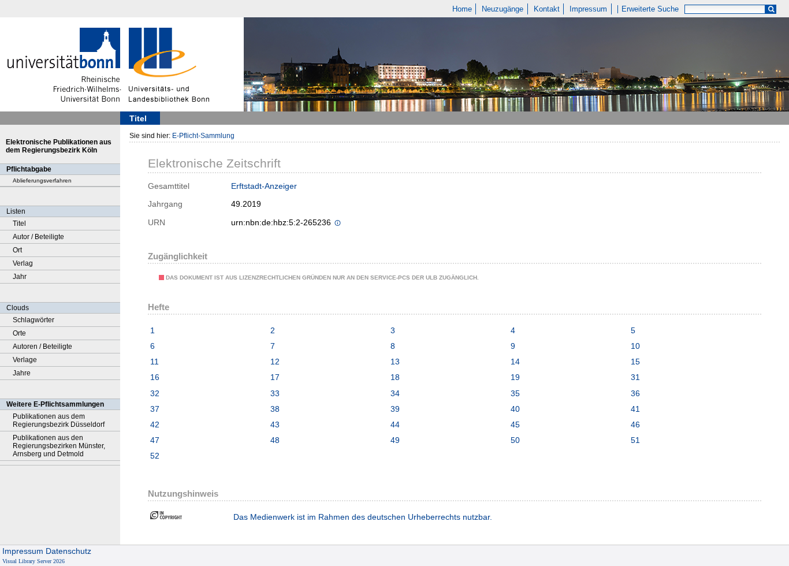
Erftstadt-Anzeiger (264, 186)
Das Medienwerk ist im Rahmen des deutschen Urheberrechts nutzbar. (362, 517)
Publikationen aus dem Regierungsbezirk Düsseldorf (59, 420)
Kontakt (547, 9)
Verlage (25, 360)
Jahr (20, 277)
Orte (19, 333)
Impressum (588, 9)
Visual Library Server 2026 (33, 561)
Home (462, 9)
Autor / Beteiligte (38, 237)
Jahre (22, 373)
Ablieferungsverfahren (42, 180)
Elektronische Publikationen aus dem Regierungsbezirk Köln (58, 146)
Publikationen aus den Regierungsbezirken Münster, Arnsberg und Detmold (59, 446)
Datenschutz (68, 551)
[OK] (771, 9)
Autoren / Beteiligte (42, 346)
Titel (19, 223)
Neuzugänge (502, 9)
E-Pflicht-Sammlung (203, 136)
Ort (17, 250)
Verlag (23, 263)
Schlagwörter (33, 320)
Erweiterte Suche (650, 9)
